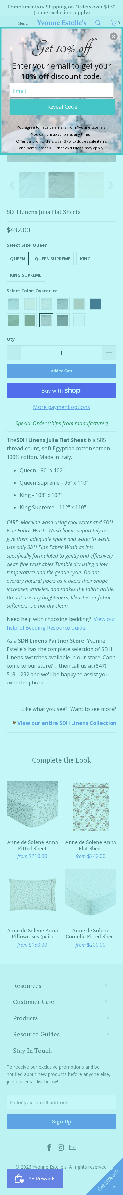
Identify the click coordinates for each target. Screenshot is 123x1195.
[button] (114, 36)
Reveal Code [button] (62, 106)
